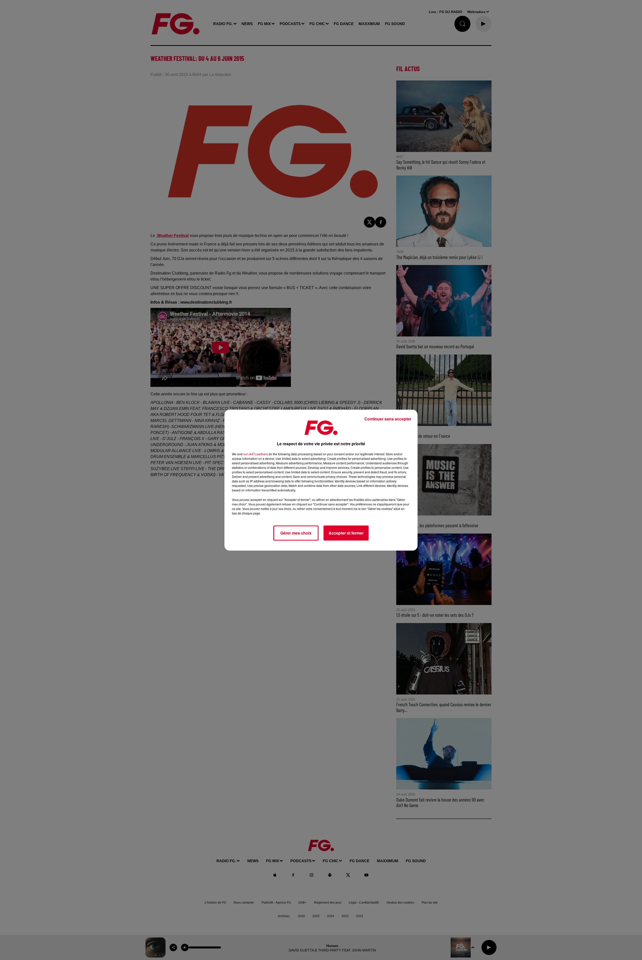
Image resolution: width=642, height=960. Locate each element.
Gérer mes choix (295, 533)
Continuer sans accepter (387, 419)
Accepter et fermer (346, 533)
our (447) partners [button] (255, 454)
